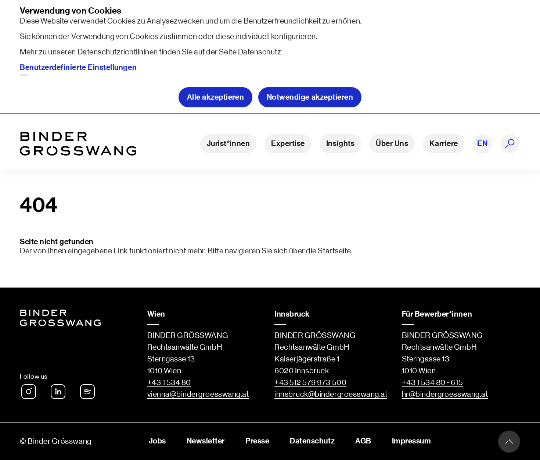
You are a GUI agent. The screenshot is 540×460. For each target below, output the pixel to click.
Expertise (288, 143)
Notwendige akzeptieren (310, 97)
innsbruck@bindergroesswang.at (330, 394)
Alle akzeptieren (215, 97)
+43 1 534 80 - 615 (432, 382)
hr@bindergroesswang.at (445, 394)
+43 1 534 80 (169, 382)
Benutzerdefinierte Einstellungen (78, 67)
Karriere (443, 143)
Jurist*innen (228, 143)
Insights (340, 143)
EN (482, 143)
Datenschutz (259, 52)
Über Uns (392, 143)
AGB (363, 441)
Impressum (411, 441)
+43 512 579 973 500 (310, 382)
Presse (257, 441)
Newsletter (206, 441)
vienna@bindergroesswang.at (198, 394)
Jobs (157, 441)
